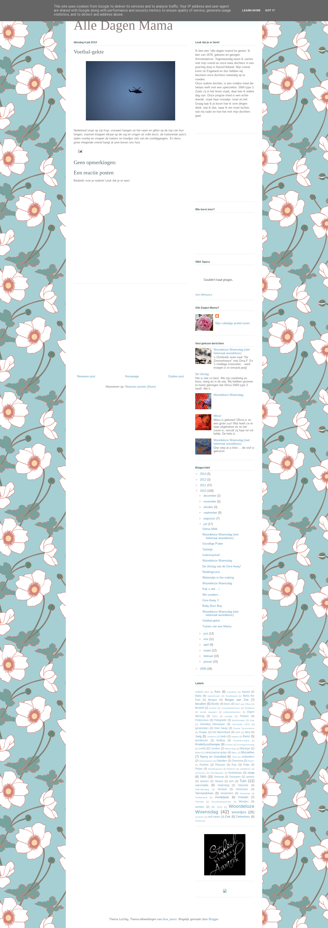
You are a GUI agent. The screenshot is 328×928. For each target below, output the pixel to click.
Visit (203, 294)
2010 (203, 490)
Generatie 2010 (241, 724)
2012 (203, 479)
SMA (203, 776)
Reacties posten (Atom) (140, 386)
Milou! (217, 415)
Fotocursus (202, 720)
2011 (203, 485)
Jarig (198, 736)
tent (231, 781)
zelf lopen (214, 816)
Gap (252, 720)
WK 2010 (216, 807)
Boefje (215, 703)
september (210, 512)
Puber (199, 768)
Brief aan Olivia (243, 704)
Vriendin (243, 797)
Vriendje (199, 801)
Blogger (213, 919)
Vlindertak (245, 793)
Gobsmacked (211, 555)
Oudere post (176, 376)
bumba (212, 708)
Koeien (229, 744)
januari (208, 661)
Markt (198, 752)
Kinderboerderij (241, 740)
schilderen (245, 769)
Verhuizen (242, 789)
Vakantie (243, 785)
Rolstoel (231, 769)
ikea (247, 732)
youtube (199, 817)
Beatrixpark (231, 696)
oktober (208, 507)
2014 (203, 473)
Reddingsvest (211, 572)
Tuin (243, 781)
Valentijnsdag (202, 789)
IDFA (237, 732)
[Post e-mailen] (79, 151)
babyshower (214, 696)
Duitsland (249, 708)
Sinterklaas (235, 772)
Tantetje (207, 549)
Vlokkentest (201, 797)
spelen (250, 776)
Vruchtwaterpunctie (221, 801)
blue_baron (170, 919)
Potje (246, 764)
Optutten (222, 760)
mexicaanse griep (216, 752)
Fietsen (244, 716)
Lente (202, 748)
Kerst (246, 736)
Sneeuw (219, 776)
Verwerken (226, 793)
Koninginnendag (245, 744)
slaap (250, 772)
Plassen (220, 764)
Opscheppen (206, 761)
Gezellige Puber (212, 543)
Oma (234, 757)
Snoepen (235, 776)
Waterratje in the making (218, 577)
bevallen (200, 703)
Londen (215, 748)
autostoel (232, 692)
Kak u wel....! (211, 589)
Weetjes (244, 801)
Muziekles (247, 752)
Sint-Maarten (217, 773)
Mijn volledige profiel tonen (232, 323)
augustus (209, 518)
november (210, 501)
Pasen (251, 761)
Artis (217, 691)
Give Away (220, 728)
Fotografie (220, 720)
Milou (234, 752)
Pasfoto (204, 764)
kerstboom (201, 740)
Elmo (215, 716)
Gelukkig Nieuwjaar (212, 724)
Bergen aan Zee (237, 699)
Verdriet (222, 789)
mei (206, 639)
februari (208, 656)
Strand (219, 781)
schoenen (200, 773)
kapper (235, 736)
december (210, 495)
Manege (245, 748)
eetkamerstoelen (232, 712)
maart (207, 650)
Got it (270, 10)
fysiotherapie (238, 720)
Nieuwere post (86, 376)
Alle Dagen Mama (123, 25)
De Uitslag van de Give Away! (221, 566)
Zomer (198, 821)
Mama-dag (230, 748)
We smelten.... (211, 594)
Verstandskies (204, 793)
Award (246, 691)
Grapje (203, 732)
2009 (203, 668)
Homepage (132, 376)
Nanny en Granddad (213, 756)
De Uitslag (202, 374)
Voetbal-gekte (89, 52)
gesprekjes (202, 728)
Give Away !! (210, 600)
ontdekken (248, 756)
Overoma (237, 760)
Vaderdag (223, 785)
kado (223, 736)
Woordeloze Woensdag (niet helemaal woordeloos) (232, 351)
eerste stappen (208, 712)
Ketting (220, 740)
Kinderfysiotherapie (207, 744)
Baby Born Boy (212, 606)
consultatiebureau (230, 708)
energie (229, 716)
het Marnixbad (221, 732)
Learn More (251, 10)
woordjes (239, 812)
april (206, 644)
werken (199, 806)
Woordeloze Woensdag (228, 395)
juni (206, 633)
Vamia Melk (210, 529)
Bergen (212, 699)
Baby (198, 695)
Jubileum (211, 736)
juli (205, 524)
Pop (234, 764)
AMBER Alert (202, 692)
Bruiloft (199, 707)
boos (227, 703)
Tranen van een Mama (216, 626)
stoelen (204, 781)
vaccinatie (201, 785)
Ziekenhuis (243, 816)
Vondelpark (222, 797)
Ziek (227, 816)
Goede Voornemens (243, 728)
